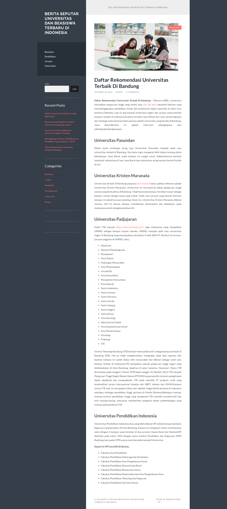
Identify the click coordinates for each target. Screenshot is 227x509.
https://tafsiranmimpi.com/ (130, 227)
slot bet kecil (150, 104)
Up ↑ (160, 502)
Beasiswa (49, 52)
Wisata (48, 202)
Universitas (50, 65)
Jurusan (48, 61)
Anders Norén (173, 499)
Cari (47, 84)
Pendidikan (50, 56)
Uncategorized (51, 191)
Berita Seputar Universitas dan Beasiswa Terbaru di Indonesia (62, 23)
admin (119, 92)
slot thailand (143, 183)
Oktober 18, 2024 (103, 92)
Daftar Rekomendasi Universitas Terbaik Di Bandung (131, 83)
